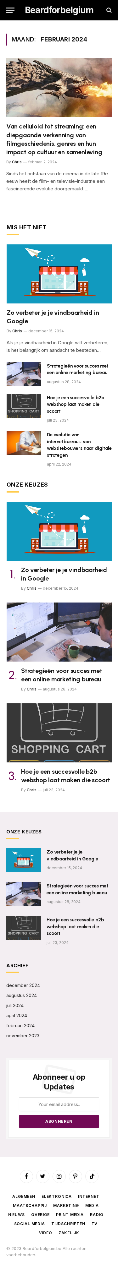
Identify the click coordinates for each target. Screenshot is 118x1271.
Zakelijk (69, 1232)
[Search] (108, 10)
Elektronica (57, 1196)
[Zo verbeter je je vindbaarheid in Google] (59, 273)
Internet (88, 1196)
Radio (97, 1214)
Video (45, 1232)
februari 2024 (20, 1025)
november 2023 (22, 1035)
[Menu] (10, 10)
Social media (29, 1223)
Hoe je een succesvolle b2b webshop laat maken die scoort (75, 404)
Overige (40, 1214)
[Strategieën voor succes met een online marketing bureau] (24, 374)
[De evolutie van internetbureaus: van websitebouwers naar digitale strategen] (24, 443)
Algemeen (23, 1196)
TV (95, 1223)
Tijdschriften (68, 1223)
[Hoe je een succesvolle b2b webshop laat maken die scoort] (24, 406)
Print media (70, 1214)
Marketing (66, 1205)
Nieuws (16, 1214)
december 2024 (23, 985)
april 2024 (16, 1015)
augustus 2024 (21, 995)
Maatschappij (30, 1205)
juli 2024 (15, 1005)
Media (92, 1205)
